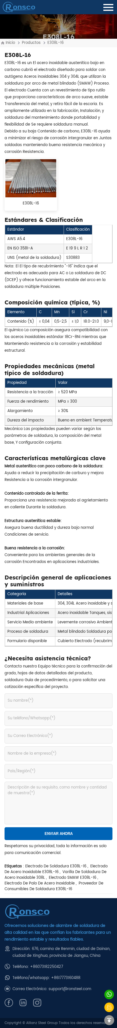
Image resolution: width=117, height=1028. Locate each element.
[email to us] (109, 1007)
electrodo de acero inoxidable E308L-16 (56, 869)
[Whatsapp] (109, 995)
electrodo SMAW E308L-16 (72, 878)
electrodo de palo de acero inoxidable (40, 883)
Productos (31, 43)
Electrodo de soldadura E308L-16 (55, 866)
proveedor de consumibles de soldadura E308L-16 (54, 886)
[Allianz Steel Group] (58, 912)
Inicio (10, 43)
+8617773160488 (65, 978)
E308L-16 (55, 43)
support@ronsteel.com (70, 989)
